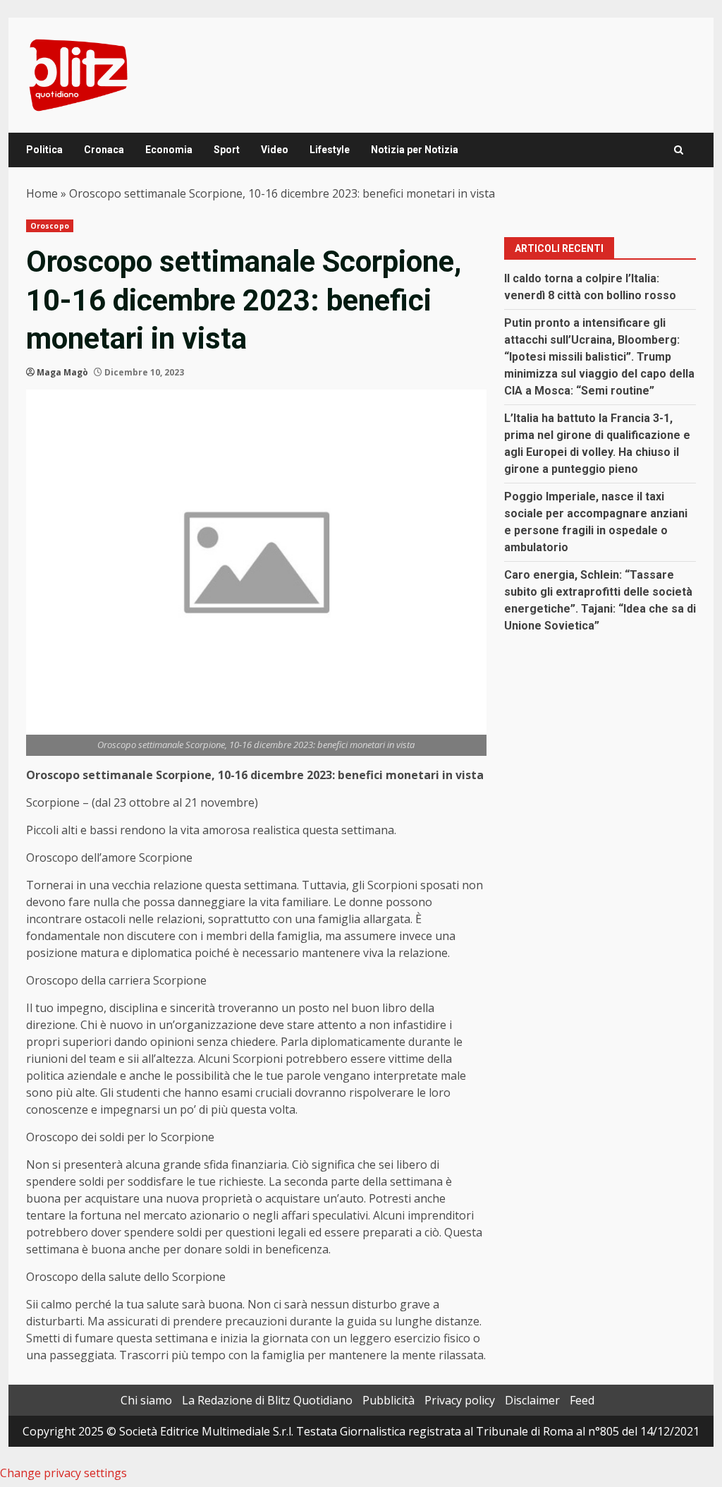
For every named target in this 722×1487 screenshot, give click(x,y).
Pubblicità (388, 1400)
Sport (227, 149)
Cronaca (104, 149)
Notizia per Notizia (414, 149)
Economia (168, 149)
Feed (582, 1400)
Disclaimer (532, 1400)
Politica (44, 149)
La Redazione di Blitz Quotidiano (267, 1400)
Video (274, 149)
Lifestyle (330, 149)
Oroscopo (49, 226)
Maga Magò (62, 372)
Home (42, 193)
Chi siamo (146, 1400)
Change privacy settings (63, 1473)
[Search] (678, 150)
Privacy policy (459, 1400)
